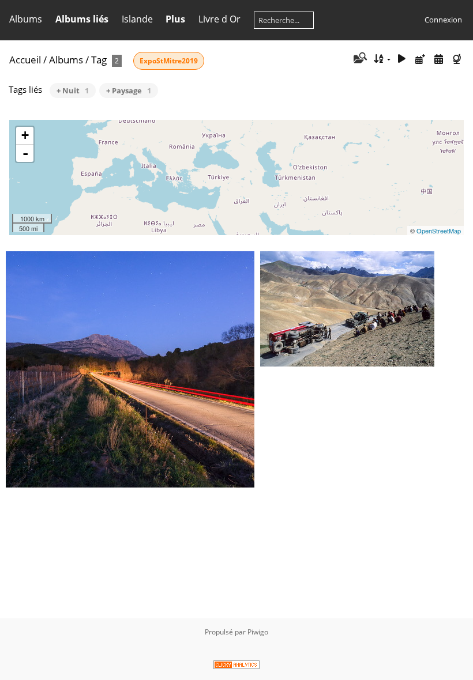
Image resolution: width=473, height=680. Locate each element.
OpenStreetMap (438, 230)
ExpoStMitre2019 (169, 61)
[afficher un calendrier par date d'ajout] (420, 59)
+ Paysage (128, 90)
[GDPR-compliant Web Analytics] (236, 666)
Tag (99, 59)
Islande (137, 19)
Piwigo (257, 632)
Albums (25, 19)
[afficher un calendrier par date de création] (438, 59)
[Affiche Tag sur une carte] (458, 59)
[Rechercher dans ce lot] (359, 59)
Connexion (443, 19)
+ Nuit (73, 90)
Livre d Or (219, 19)
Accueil (25, 59)
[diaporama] (402, 59)
